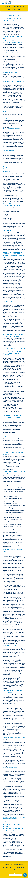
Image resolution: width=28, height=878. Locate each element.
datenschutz (14, 864)
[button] (25, 875)
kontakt (21, 864)
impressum (7, 864)
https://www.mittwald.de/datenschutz (11, 128)
